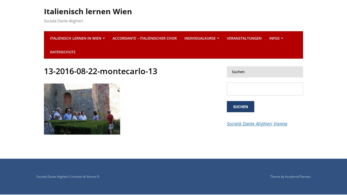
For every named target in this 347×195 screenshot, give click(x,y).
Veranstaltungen (244, 38)
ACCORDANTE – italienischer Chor (145, 38)
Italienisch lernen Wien (88, 11)
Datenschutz (62, 52)
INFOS (274, 38)
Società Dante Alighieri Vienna (257, 124)
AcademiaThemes (298, 176)
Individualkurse (200, 38)
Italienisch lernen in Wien (75, 38)
